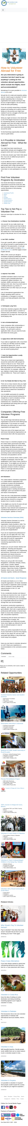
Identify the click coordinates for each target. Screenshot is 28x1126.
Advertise (13, 1098)
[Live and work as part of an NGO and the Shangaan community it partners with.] (13, 879)
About (5, 1096)
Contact (22, 1098)
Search (22, 1096)
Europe (6, 197)
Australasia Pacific (9, 193)
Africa (5, 194)
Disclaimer (10, 1096)
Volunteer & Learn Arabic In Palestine (13, 833)
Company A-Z (7, 1098)
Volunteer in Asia (7, 1047)
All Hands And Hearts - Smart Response (13, 578)
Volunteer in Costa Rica (9, 995)
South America (8, 201)
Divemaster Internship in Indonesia (12, 723)
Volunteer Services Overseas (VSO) (12, 517)
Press (18, 1098)
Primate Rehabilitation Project (10, 779)
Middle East (7, 203)
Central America (8, 200)
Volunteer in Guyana (8, 1080)
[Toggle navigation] (3, 10)
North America (7, 198)
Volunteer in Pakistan (8, 1011)
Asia (5, 196)
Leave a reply (11, 656)
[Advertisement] (14, 27)
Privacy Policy (17, 1096)
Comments (3, 656)
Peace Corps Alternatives (10, 961)
